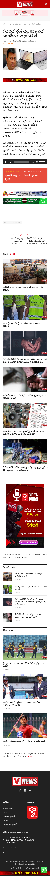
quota (24, 557)
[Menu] (4, 4)
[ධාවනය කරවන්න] (6, 162)
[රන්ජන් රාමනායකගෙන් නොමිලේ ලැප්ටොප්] (25, 59)
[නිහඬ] (37, 162)
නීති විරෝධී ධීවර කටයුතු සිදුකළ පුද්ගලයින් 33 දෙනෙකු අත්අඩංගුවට (25, 469)
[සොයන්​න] (46, 4)
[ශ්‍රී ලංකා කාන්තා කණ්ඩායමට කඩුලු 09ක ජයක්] (25, 647)
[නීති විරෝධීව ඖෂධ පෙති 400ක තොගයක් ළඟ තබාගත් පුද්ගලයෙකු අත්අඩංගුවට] (25, 343)
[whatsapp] (25, 201)
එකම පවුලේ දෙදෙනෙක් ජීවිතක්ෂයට (17, 241)
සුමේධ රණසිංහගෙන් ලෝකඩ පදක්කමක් (24, 741)
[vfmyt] (25, 13)
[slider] (42, 161)
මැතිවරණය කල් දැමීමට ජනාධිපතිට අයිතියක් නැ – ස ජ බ (37, 241)
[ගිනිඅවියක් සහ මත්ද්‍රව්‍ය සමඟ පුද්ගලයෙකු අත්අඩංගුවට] (25, 379)
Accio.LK (31, 864)
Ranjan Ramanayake (12, 222)
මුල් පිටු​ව (6, 24)
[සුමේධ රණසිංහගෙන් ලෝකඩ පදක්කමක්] (25, 725)
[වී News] (25, 4)
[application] (25, 161)
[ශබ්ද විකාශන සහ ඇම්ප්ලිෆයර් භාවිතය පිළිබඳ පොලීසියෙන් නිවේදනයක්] (25, 415)
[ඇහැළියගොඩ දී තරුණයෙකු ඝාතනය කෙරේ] (25, 307)
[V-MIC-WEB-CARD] (25, 516)
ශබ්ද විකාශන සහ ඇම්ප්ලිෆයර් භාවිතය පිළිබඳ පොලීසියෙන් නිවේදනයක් (23, 433)
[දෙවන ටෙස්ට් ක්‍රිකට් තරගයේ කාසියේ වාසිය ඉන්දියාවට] (25, 686)
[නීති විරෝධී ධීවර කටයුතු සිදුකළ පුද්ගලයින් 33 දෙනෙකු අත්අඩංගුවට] (25, 451)
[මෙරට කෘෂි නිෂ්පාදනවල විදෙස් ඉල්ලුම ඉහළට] (25, 271)
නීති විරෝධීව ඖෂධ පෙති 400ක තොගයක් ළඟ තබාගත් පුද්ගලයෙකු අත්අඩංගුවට (25, 360)
